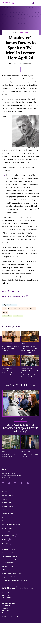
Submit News (5, 595)
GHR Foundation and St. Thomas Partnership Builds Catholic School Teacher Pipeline (30, 374)
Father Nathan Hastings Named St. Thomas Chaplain (10, 348)
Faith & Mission (6, 510)
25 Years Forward (8, 455)
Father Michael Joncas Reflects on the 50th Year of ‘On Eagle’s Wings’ (29, 349)
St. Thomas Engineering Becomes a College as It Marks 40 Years (20, 428)
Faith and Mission (24, 32)
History (10, 308)
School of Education (8, 566)
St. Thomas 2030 (7, 528)
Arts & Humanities (7, 495)
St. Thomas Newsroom (27, 63)
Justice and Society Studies (21, 308)
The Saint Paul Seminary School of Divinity (14, 580)
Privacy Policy (5, 610)
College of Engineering (8, 562)
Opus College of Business (11, 558)
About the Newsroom (8, 593)
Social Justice (6, 521)
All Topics (4, 539)
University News (18, 315)
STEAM (4, 517)
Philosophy (32, 308)
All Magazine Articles (8, 535)
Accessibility (5, 608)
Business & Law (6, 502)
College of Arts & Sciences (9, 305)
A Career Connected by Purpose (29, 455)
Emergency (5, 613)
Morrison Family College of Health (12, 573)
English (4, 308)
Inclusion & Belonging (8, 506)
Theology (5, 312)
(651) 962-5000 (6, 478)
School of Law (6, 569)
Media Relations (6, 597)
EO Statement (6, 605)
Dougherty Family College (9, 577)
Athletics (4, 499)
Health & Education (8, 513)
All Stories (5, 543)
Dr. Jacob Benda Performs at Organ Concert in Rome (8, 373)
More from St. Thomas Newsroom (13, 296)
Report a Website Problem (9, 603)
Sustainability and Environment (11, 524)
